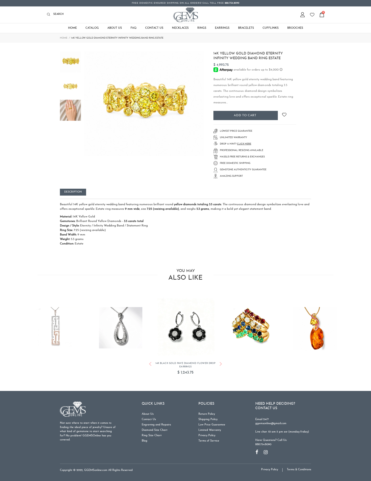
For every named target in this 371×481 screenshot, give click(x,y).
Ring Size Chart (152, 429)
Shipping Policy (207, 413)
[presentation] (150, 359)
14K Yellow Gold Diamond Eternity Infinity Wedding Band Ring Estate (248, 56)
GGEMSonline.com (95, 464)
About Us (148, 408)
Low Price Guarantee (211, 419)
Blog (144, 435)
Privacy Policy (206, 429)
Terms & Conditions (299, 464)
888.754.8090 (263, 438)
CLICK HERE (244, 144)
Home (63, 38)
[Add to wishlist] (284, 115)
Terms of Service (208, 435)
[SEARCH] (49, 15)
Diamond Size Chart (154, 424)
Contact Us (149, 413)
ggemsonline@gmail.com (270, 417)
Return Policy (206, 408)
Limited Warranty (209, 424)
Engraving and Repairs (156, 419)
